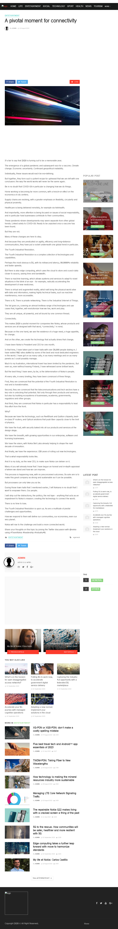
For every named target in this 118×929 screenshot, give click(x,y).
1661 (96, 499)
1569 (57, 784)
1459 (57, 800)
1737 (96, 488)
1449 (57, 735)
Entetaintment (22, 723)
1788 (57, 768)
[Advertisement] (42, 55)
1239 (59, 837)
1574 (96, 511)
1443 (55, 817)
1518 (96, 523)
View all (41, 878)
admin (14, 28)
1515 (96, 534)
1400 (57, 864)
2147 (55, 751)
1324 (59, 854)
